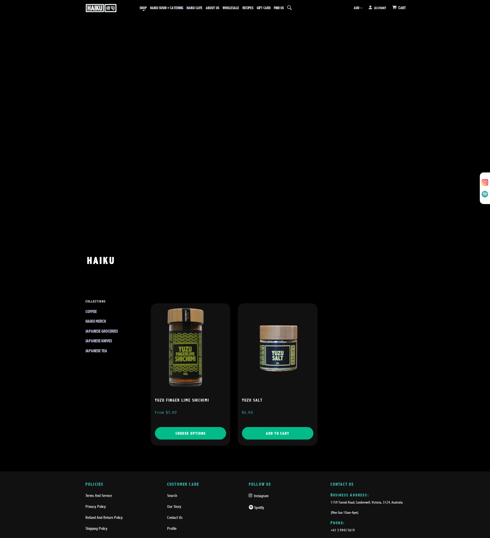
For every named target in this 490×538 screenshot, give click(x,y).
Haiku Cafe (194, 8)
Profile (172, 528)
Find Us (279, 8)
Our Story (174, 506)
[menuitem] (143, 7)
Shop (143, 8)
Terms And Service (98, 495)
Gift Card (264, 8)
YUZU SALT (252, 400)
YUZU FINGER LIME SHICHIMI (182, 400)
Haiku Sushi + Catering (166, 8)
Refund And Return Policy (104, 517)
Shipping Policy (96, 528)
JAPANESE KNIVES (98, 341)
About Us (212, 8)
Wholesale (231, 8)
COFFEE (91, 311)
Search (172, 495)
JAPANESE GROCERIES (101, 331)
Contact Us (174, 517)
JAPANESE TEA (96, 351)
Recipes (247, 8)
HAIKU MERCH (95, 321)
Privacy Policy (95, 506)
